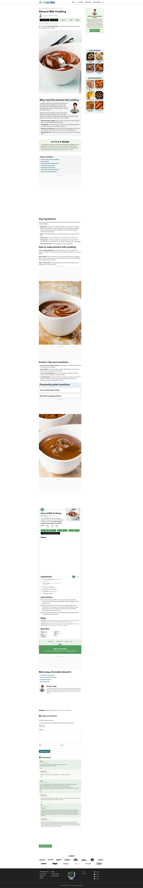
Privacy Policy (80, 885)
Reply (41, 768)
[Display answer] (80, 390)
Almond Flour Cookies (99, 62)
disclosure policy (55, 23)
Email (62, 745)
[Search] (103, 2)
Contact (84, 873)
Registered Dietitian (97, 27)
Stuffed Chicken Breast (90, 62)
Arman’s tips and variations (48, 165)
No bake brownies (44, 681)
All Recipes (80, 2)
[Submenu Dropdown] (75, 2)
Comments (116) (63, 19)
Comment (41, 729)
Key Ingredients (45, 161)
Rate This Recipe (48, 530)
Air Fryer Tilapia (90, 99)
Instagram (98, 871)
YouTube (97, 874)
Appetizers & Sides (44, 871)
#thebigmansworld (71, 651)
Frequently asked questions (48, 167)
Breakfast (42, 875)
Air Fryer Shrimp (99, 88)
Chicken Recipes (55, 875)
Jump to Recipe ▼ (44, 19)
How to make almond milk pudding (49, 163)
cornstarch (52, 591)
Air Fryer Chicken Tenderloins (90, 111)
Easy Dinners (43, 873)
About (73, 2)
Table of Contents (46, 157)
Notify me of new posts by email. (46, 720)
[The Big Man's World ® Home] (47, 2)
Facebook (98, 876)
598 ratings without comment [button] (63, 710)
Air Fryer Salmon (99, 110)
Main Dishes (88, 2)
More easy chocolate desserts (48, 171)
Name (40, 745)
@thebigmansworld (58, 651)
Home (40, 8)
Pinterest (97, 878)
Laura (71, 149)
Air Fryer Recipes (97, 2)
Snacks (53, 871)
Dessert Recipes (45, 8)
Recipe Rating (42, 725)
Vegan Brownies (90, 72)
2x (75, 576)
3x (78, 576)
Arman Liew (46, 15)
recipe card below (43, 223)
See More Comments (45, 846)
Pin (62, 530)
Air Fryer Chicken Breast (90, 89)
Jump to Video (54, 19)
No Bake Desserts (51, 8)
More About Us (95, 30)
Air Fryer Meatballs (99, 99)
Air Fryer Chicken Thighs (99, 73)
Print (74, 530)
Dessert (42, 878)
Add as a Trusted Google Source (51, 533)
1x (73, 576)
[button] (61, 20)
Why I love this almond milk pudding (50, 159)
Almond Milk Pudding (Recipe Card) (50, 169)
